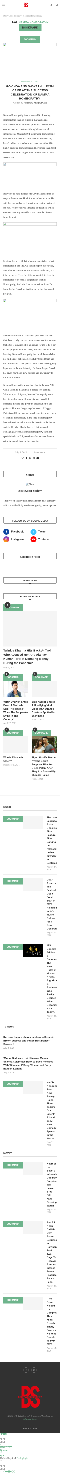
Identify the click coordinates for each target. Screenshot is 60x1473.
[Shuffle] (1, 1447)
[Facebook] (26, 1370)
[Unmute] (3, 1455)
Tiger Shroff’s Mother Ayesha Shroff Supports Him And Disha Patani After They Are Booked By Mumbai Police (44, 766)
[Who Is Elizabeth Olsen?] (15, 744)
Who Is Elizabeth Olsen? (13, 759)
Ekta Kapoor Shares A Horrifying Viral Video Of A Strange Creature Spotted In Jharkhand (43, 708)
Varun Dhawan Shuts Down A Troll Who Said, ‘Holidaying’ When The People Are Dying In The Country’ (15, 710)
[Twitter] (33, 1370)
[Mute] (1, 1455)
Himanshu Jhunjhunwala (35, 103)
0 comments (39, 452)
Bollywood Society (12, 15)
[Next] (5, 1434)
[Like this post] (22, 458)
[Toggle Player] (1, 1444)
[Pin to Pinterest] (34, 458)
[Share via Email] (37, 458)
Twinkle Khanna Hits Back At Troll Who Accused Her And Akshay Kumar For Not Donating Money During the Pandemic (27, 657)
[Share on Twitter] (30, 457)
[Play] (2, 1434)
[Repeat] (6, 1447)
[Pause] (4, 1434)
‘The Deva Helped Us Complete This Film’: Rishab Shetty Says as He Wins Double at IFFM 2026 (52, 1321)
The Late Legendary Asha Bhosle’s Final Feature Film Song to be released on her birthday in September (52, 840)
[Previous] (0, 1434)
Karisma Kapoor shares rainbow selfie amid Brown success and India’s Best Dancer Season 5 (28, 1041)
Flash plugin (22, 1458)
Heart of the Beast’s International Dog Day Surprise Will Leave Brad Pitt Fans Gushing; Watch (52, 1184)
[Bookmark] (56, 5)
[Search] (50, 5)
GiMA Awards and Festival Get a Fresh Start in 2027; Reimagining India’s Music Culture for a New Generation (52, 904)
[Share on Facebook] (26, 458)
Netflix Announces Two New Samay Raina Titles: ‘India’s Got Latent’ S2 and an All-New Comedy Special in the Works (52, 1110)
